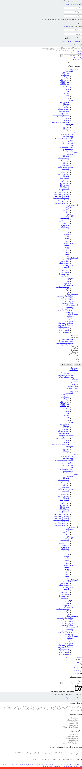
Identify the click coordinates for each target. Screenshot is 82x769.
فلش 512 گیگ (64, 84)
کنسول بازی (69, 124)
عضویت (79, 23)
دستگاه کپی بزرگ (72, 294)
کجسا (67, 212)
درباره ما (75, 352)
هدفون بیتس (65, 105)
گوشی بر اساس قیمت (66, 190)
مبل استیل (70, 318)
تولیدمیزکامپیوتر (68, 321)
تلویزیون (66, 267)
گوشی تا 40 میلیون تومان (61, 198)
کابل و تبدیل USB (68, 143)
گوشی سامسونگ (63, 158)
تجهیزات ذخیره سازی (66, 147)
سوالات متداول (73, 354)
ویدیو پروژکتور (64, 270)
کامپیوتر (75, 132)
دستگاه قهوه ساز (68, 259)
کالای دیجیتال (74, 69)
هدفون (71, 100)
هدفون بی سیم (64, 102)
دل (68, 96)
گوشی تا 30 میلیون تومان (61, 196)
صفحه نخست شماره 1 (66, 339)
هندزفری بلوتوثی (68, 243)
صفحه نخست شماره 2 (66, 341)
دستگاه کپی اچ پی (67, 301)
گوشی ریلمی (65, 165)
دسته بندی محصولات (66, 364)
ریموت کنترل (65, 276)
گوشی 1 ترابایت (64, 189)
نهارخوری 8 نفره (64, 330)
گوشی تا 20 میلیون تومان (61, 192)
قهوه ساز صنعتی (64, 261)
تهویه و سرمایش (68, 285)
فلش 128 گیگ (64, 80)
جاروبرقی (70, 278)
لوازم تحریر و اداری (71, 305)
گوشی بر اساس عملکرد (65, 167)
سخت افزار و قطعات (66, 134)
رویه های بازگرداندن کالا (70, 727)
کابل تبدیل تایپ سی (63, 229)
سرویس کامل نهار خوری (65, 325)
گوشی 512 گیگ (64, 187)
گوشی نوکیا (65, 161)
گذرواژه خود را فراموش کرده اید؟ (71, 41)
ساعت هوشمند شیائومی (61, 116)
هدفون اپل (66, 104)
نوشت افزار (69, 307)
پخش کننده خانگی (63, 274)
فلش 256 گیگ (64, 82)
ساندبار (67, 269)
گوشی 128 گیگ (64, 183)
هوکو (67, 241)
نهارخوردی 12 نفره (63, 332)
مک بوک (66, 93)
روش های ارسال (72, 720)
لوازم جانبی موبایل (72, 205)
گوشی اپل (66, 156)
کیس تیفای (65, 210)
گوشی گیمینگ (64, 170)
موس (71, 140)
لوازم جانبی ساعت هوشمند (60, 122)
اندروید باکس (65, 272)
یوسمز (67, 254)
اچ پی (67, 95)
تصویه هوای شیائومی (62, 287)
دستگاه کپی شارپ (67, 299)
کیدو (68, 209)
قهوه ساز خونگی (64, 263)
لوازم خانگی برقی (72, 258)
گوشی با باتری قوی (63, 174)
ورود (65, 38)
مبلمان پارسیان (73, 314)
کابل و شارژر (69, 216)
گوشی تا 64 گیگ (64, 181)
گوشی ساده (65, 169)
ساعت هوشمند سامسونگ (61, 115)
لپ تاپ (71, 87)
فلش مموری (69, 71)
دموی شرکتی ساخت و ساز (64, 343)
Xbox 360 (66, 127)
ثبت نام (68, 45)
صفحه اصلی (74, 335)
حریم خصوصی (73, 723)
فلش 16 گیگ (65, 75)
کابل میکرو (65, 219)
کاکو (68, 236)
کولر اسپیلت (65, 288)
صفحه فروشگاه (69, 697)
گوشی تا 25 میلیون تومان (61, 194)
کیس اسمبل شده (68, 136)
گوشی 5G (66, 176)
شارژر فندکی (65, 227)
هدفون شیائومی (64, 111)
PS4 (68, 130)
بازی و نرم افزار (68, 149)
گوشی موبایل (69, 154)
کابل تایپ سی (64, 218)
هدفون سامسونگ (63, 109)
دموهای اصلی (73, 337)
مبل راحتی (70, 316)
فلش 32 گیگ (65, 76)
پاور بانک (70, 230)
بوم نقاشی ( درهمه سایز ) (65, 323)
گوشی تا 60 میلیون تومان (61, 201)
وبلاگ (76, 348)
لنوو (68, 91)
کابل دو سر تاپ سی (62, 221)
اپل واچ (67, 118)
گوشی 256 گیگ (64, 185)
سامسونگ (66, 250)
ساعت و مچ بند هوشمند (66, 113)
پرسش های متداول (72, 721)
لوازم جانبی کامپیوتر (67, 141)
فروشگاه (75, 346)
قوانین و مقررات (72, 355)
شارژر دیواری (65, 225)
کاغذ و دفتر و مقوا (67, 308)
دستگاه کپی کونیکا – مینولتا (65, 296)
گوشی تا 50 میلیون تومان (61, 200)
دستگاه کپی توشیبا (67, 303)
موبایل (76, 152)
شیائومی (66, 234)
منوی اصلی (78, 364)
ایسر (67, 98)
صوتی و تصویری (68, 265)
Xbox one (66, 129)
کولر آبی (66, 290)
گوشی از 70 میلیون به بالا (61, 203)
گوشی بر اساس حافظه (66, 180)
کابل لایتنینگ (65, 223)
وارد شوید (65, 26)
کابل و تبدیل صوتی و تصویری (64, 138)
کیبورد (71, 145)
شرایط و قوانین (73, 725)
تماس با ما (74, 350)
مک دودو (66, 239)
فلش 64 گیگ (65, 78)
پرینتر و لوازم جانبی (67, 150)
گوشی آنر (66, 163)
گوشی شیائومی (64, 160)
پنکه (68, 292)
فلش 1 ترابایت (64, 86)
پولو (68, 214)
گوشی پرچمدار (64, 178)
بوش (67, 281)
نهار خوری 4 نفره (64, 327)
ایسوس (66, 89)
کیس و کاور (69, 207)
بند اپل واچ (66, 120)
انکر (68, 232)
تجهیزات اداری (68, 312)
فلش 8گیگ (65, 73)
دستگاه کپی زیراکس (67, 298)
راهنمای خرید (74, 734)
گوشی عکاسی (64, 172)
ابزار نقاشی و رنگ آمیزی (65, 310)
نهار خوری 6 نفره (64, 328)
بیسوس (66, 238)
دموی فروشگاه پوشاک (66, 344)
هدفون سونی (65, 107)
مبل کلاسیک (69, 319)
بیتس (67, 256)
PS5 (68, 125)
